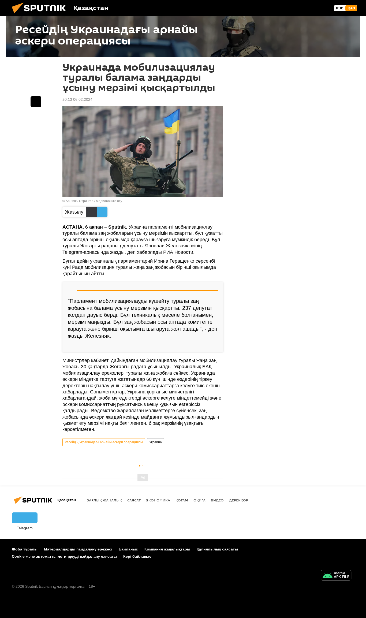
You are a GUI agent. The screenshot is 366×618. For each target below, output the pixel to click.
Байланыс (128, 549)
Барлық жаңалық (104, 500)
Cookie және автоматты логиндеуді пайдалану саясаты (64, 556)
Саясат (134, 500)
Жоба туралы (25, 549)
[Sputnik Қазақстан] (41, 15)
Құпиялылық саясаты (217, 549)
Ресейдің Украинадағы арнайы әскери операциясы (104, 442)
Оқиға (199, 500)
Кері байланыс (137, 556)
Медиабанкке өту (109, 201)
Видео (217, 500)
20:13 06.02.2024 (77, 99)
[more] (215, 346)
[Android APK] (336, 576)
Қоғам (181, 500)
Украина (155, 442)
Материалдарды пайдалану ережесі (78, 549)
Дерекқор (238, 500)
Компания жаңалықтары (167, 549)
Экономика (158, 500)
